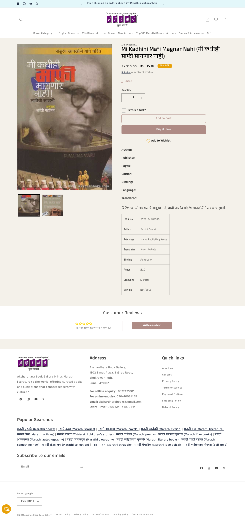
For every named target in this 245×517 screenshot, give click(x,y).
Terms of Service (172, 388)
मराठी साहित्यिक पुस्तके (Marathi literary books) (147, 439)
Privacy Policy (170, 382)
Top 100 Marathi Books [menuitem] (150, 33)
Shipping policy (120, 514)
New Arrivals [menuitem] (126, 33)
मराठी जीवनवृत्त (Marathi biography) (90, 439)
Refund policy (63, 514)
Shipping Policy (171, 401)
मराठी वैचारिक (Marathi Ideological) (158, 445)
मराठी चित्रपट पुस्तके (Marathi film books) (185, 434)
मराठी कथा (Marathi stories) (76, 429)
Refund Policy (170, 408)
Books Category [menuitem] (42, 33)
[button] (21, 19)
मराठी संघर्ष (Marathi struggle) (112, 445)
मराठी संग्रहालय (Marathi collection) (65, 445)
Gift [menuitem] (209, 33)
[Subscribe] (82, 467)
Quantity (126, 90)
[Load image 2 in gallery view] (52, 205)
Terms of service (100, 514)
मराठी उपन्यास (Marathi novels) (118, 429)
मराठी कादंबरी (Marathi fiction (160, 429)
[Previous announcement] (81, 3)
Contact (167, 375)
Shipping (126, 73)
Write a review (152, 325)
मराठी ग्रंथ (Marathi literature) (204, 429)
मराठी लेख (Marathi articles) (35, 434)
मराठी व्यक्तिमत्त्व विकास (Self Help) (206, 445)
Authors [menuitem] (171, 33)
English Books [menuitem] (66, 33)
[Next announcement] (164, 3)
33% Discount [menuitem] (90, 33)
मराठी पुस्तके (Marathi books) (36, 429)
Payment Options (172, 394)
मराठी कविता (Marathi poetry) (136, 434)
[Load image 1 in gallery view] (29, 205)
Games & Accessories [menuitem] (191, 33)
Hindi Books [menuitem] (108, 33)
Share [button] (128, 81)
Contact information (142, 514)
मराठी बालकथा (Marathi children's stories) (85, 434)
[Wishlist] (216, 19)
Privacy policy (81, 514)
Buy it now (163, 129)
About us (167, 368)
